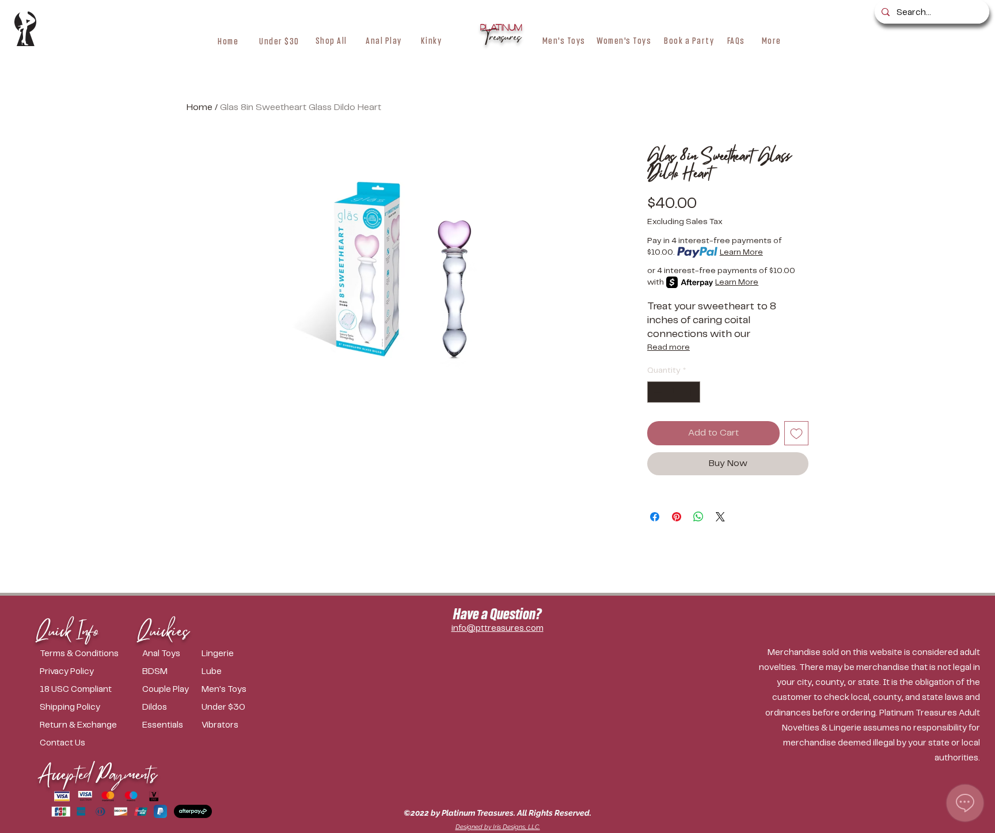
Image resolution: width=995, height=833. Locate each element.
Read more (668, 347)
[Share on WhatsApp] (698, 517)
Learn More (741, 252)
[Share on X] (720, 517)
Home (199, 107)
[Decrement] (656, 392)
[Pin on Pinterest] (676, 517)
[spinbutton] (673, 392)
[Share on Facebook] (655, 517)
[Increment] (691, 392)
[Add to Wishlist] (796, 433)
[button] (331, 40)
